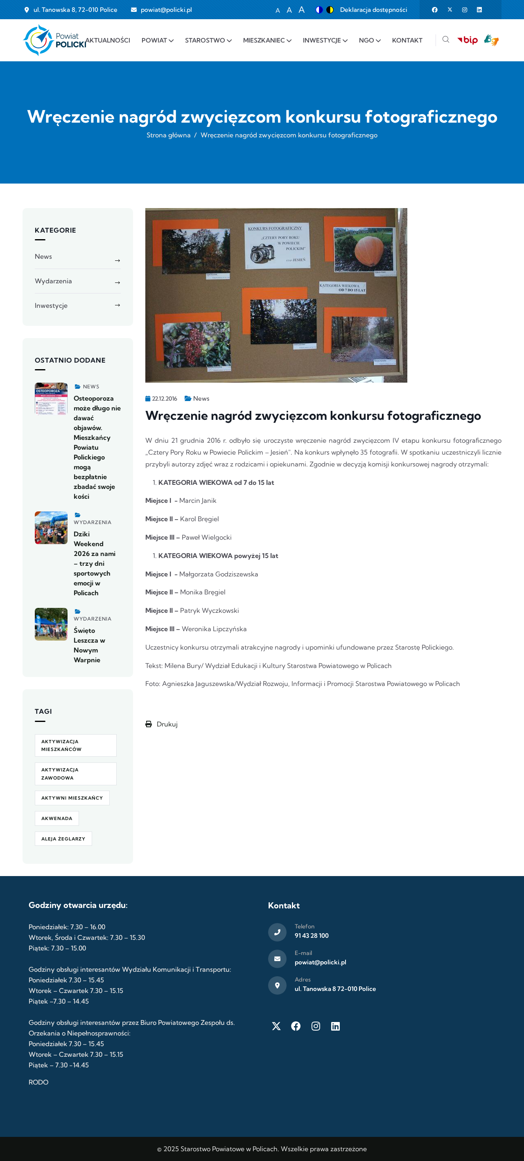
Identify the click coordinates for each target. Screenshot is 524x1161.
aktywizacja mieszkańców (61, 746)
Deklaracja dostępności (373, 9)
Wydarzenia (53, 281)
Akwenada (56, 818)
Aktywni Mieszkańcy (72, 798)
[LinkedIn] (335, 1026)
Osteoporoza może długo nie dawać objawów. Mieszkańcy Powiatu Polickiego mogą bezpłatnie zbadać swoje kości (97, 447)
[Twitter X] (276, 1026)
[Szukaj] (446, 40)
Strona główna (169, 135)
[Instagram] (315, 1026)
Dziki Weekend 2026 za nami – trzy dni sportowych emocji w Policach (94, 563)
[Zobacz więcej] (51, 399)
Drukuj (166, 724)
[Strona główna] (54, 40)
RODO (38, 1082)
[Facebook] (296, 1026)
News (201, 398)
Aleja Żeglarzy (63, 839)
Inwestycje (51, 305)
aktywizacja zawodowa (60, 774)
